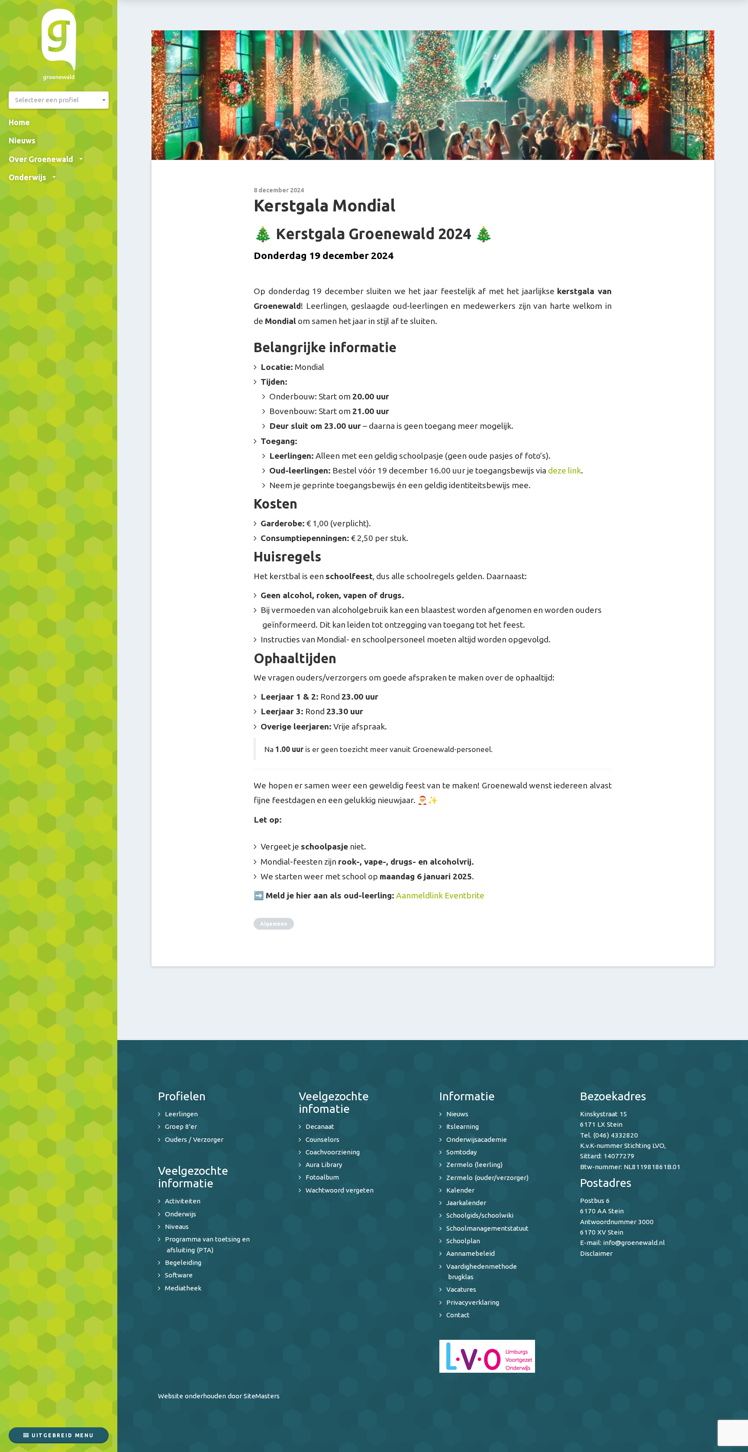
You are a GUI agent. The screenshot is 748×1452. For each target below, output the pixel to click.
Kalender (460, 1190)
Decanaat (320, 1126)
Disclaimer (596, 1253)
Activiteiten (182, 1201)
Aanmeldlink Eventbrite (440, 895)
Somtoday (461, 1152)
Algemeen (273, 924)
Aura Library (324, 1164)
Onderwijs (27, 177)
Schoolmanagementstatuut (487, 1228)
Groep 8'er (181, 1126)
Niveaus (177, 1226)
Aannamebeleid (470, 1253)
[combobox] (59, 100)
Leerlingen (181, 1114)
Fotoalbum (322, 1177)
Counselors (322, 1139)
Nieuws (22, 140)
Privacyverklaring (472, 1302)
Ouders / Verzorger (194, 1139)
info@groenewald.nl (634, 1242)
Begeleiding (183, 1262)
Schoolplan (463, 1241)
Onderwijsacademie (476, 1139)
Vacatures (461, 1289)
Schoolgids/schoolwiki (479, 1215)
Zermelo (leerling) (474, 1164)
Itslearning (462, 1126)
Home (19, 122)
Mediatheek (183, 1288)
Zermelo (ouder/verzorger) (487, 1177)
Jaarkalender (466, 1202)
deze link (564, 470)
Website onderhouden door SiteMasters (219, 1396)
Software (179, 1275)
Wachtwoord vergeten (340, 1190)
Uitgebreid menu (61, 1435)
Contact (458, 1315)
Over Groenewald (41, 159)
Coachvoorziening (333, 1152)
